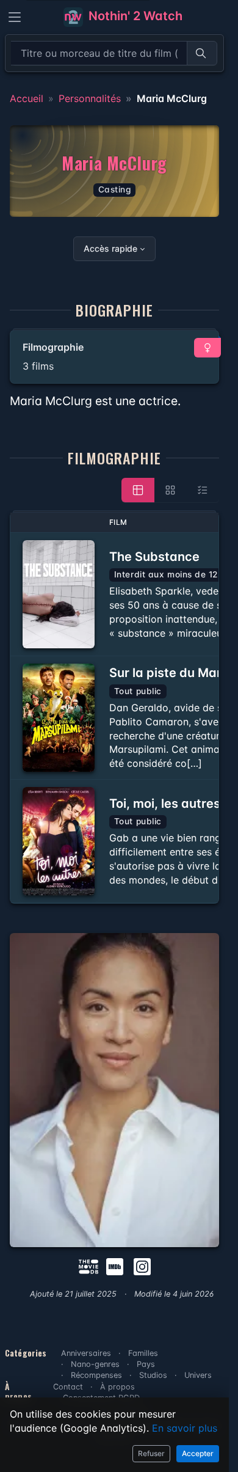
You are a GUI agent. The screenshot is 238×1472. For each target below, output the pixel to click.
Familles (143, 1353)
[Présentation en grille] (170, 490)
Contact (68, 1386)
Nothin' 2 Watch (133, 16)
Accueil (26, 98)
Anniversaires (86, 1353)
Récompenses (96, 1375)
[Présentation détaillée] (137, 490)
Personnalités (90, 98)
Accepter (198, 1453)
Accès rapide (110, 248)
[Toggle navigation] (14, 17)
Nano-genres (95, 1364)
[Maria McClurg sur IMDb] (116, 1266)
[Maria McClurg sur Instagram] (142, 1266)
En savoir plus (184, 1428)
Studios (153, 1375)
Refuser (151, 1453)
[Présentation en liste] (202, 490)
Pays (146, 1364)
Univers (198, 1375)
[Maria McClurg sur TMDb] (88, 1266)
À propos (117, 1386)
